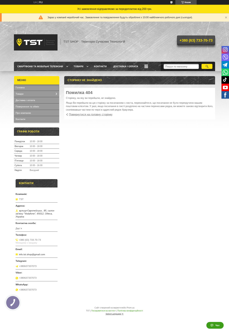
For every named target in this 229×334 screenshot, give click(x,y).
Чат (217, 325)
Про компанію (23, 113)
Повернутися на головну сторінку (90, 114)
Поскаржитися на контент (103, 311)
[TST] (36, 41)
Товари (78, 66)
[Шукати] (207, 66)
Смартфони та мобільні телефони (40, 66)
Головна (20, 87)
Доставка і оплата (125, 66)
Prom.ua (130, 308)
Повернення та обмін (27, 106)
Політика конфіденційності (130, 311)
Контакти (100, 66)
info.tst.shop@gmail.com (32, 254)
